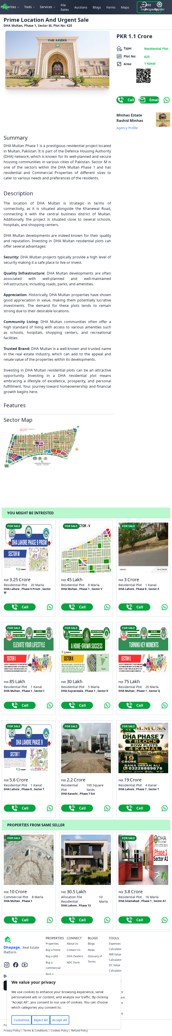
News (91, 950)
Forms (111, 7)
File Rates (65, 7)
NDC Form (73, 962)
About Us (72, 944)
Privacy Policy (12, 1030)
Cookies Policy (59, 1030)
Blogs (97, 7)
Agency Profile (127, 128)
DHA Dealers (75, 956)
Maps (125, 7)
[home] (8, 939)
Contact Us (73, 950)
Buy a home (53, 950)
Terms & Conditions (35, 1030)
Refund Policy (79, 1030)
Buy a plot (52, 956)
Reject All (41, 1020)
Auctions (80, 7)
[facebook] (16, 965)
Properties (52, 944)
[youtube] (25, 965)
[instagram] (7, 965)
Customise (21, 1020)
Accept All (59, 1020)
